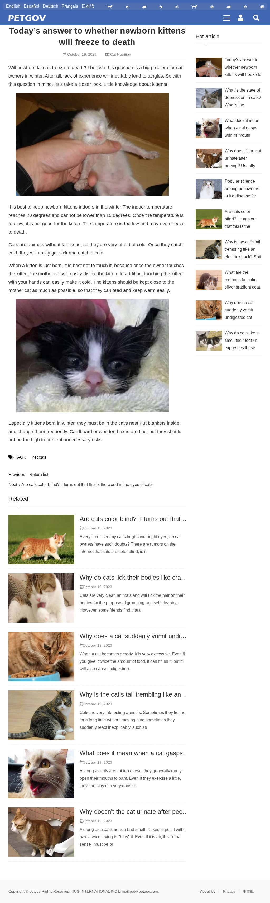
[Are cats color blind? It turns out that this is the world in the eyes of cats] (41, 539)
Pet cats (38, 457)
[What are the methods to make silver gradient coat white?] (209, 280)
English (13, 6)
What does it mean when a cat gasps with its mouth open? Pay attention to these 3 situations (242, 128)
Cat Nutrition (120, 54)
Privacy (229, 891)
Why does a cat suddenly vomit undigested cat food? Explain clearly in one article (239, 310)
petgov (35, 891)
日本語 (87, 6)
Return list (38, 474)
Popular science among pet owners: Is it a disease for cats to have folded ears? (242, 189)
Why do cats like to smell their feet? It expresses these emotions (242, 341)
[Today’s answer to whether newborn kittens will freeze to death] (209, 67)
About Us (207, 891)
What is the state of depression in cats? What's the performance (243, 98)
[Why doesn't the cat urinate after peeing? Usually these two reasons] (41, 832)
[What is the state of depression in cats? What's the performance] (209, 98)
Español (31, 6)
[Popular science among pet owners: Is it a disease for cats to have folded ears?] (209, 189)
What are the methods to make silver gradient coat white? (242, 280)
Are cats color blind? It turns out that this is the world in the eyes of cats (86, 484)
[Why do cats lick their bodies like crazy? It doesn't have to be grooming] (41, 598)
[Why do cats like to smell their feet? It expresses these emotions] (209, 341)
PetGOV (27, 18)
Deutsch (50, 6)
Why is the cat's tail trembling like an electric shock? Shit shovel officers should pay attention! (243, 250)
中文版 (248, 891)
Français (70, 6)
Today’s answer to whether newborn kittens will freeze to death (243, 68)
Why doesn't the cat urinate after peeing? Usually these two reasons (174, 811)
